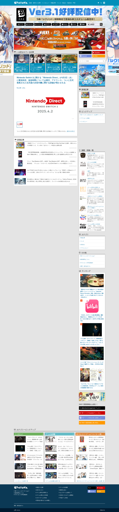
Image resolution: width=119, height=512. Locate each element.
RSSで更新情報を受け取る (89, 423)
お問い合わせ (17, 510)
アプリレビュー (84, 248)
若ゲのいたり (40, 490)
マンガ (59, 3)
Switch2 (69, 3)
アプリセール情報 (84, 118)
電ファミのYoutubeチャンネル (91, 413)
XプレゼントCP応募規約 (86, 263)
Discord (84, 56)
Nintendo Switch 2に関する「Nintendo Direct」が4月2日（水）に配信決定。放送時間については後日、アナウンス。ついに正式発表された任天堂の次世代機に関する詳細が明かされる (45, 80)
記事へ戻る (21, 88)
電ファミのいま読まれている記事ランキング (91, 115)
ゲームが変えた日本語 (42, 495)
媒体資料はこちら (84, 259)
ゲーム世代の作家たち (42, 492)
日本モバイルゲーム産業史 (66, 495)
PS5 (74, 3)
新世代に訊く (63, 490)
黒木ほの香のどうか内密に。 (44, 500)
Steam (64, 3)
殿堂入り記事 (37, 3)
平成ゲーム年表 (64, 498)
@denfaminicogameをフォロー (91, 408)
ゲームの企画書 (64, 487)
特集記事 (53, 3)
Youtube (97, 52)
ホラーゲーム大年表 (42, 498)
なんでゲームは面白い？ (66, 492)
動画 (30, 3)
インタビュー (45, 3)
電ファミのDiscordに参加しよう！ (93, 418)
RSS (96, 56)
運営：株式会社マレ (85, 266)
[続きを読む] (71, 131)
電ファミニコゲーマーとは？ (87, 256)
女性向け (82, 244)
